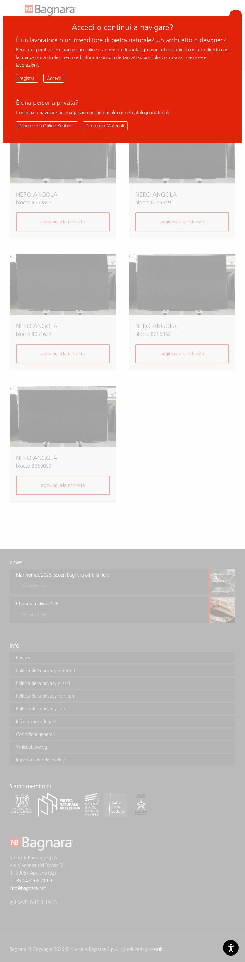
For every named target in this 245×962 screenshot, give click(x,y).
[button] (235, 16)
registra (27, 78)
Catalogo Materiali (105, 126)
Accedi (54, 78)
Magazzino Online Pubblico (46, 126)
